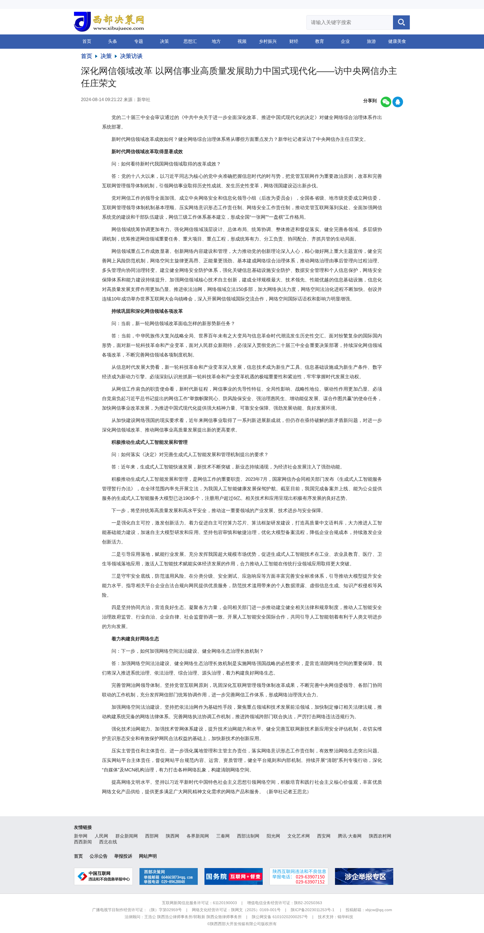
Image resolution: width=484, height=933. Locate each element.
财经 (293, 41)
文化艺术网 (298, 836)
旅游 (371, 41)
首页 (86, 41)
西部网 (152, 836)
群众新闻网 (126, 836)
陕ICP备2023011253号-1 (312, 910)
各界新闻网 (198, 836)
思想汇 (190, 41)
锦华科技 (345, 917)
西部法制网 (248, 836)
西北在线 (108, 841)
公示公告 (99, 856)
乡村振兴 (268, 41)
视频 (242, 41)
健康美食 (397, 41)
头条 (112, 41)
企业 (345, 41)
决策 (164, 41)
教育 (319, 41)
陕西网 (172, 836)
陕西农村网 (380, 836)
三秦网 (223, 836)
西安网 (324, 836)
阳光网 (273, 836)
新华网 (80, 836)
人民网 (101, 836)
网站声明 (148, 856)
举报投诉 (123, 856)
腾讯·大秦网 (350, 836)
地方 (216, 41)
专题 (138, 41)
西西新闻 (83, 841)
